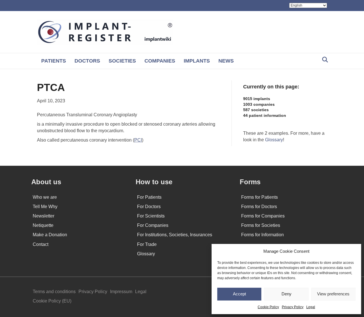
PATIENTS (53, 61)
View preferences (333, 293)
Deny (286, 293)
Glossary (274, 139)
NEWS (226, 61)
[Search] (323, 60)
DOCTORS (87, 61)
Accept (239, 293)
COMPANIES (159, 61)
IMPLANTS (197, 61)
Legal (310, 307)
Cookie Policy (268, 307)
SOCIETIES (122, 61)
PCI (138, 140)
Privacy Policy (292, 307)
